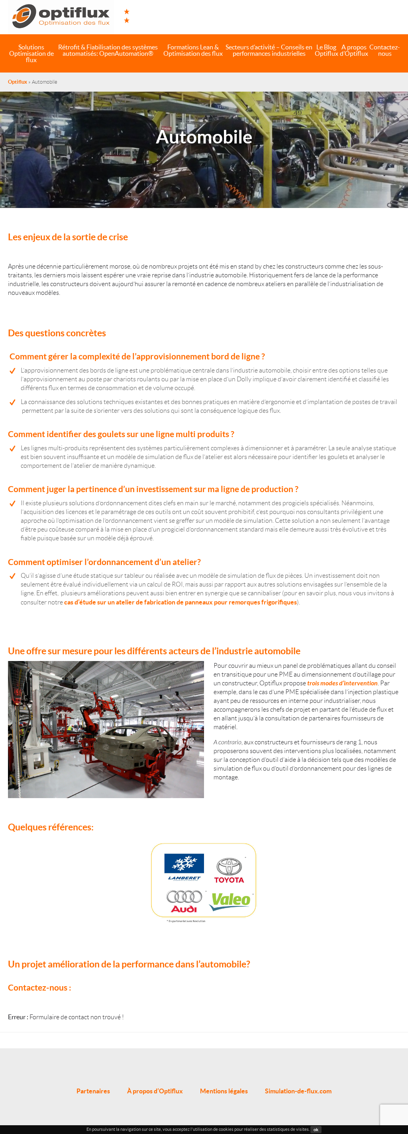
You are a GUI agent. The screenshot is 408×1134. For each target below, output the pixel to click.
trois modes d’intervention (342, 683)
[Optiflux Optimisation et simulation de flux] (61, 17)
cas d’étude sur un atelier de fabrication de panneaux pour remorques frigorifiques (180, 602)
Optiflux (17, 82)
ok (316, 1129)
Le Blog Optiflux (326, 50)
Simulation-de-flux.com (298, 1091)
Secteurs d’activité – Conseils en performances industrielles (269, 50)
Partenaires (93, 1091)
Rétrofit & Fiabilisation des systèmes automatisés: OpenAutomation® (108, 50)
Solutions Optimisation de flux (31, 53)
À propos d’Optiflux (155, 1091)
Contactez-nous (384, 50)
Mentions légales (224, 1091)
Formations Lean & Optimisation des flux (193, 50)
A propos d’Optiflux (354, 50)
